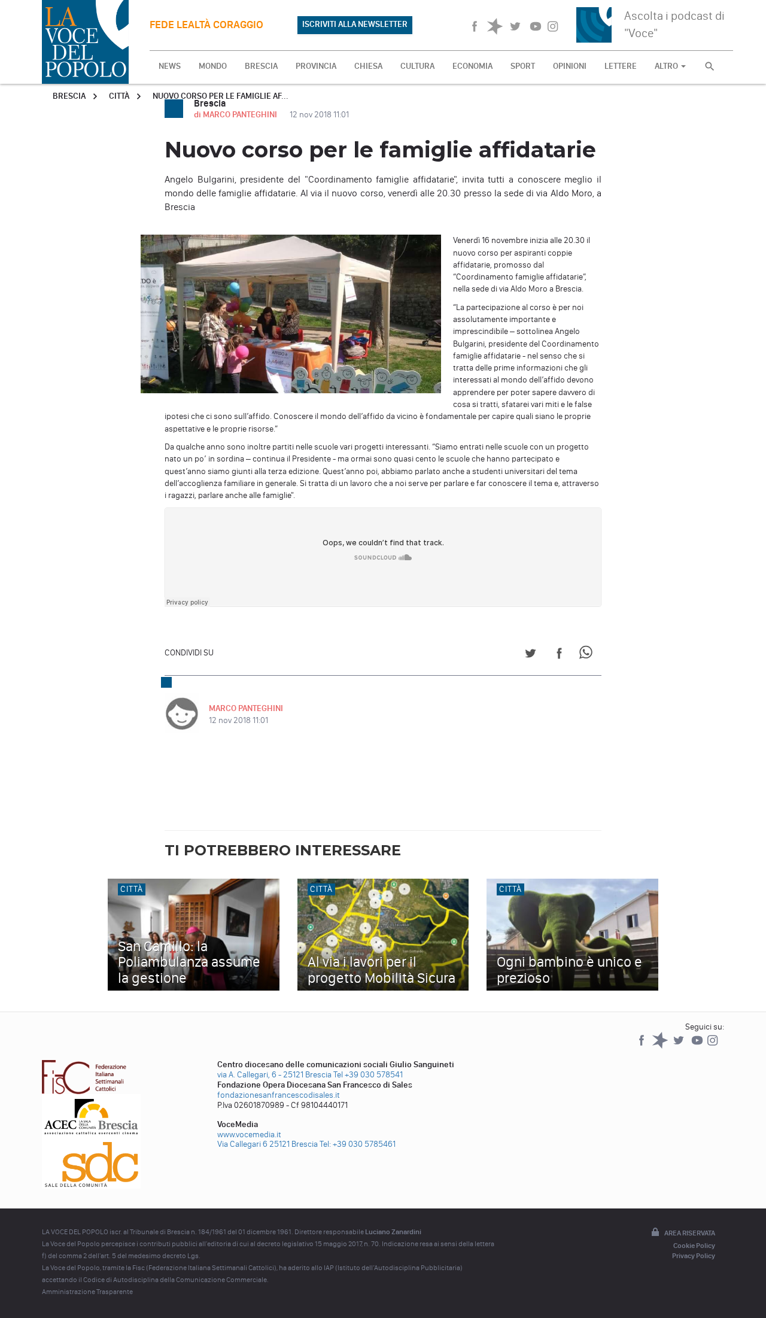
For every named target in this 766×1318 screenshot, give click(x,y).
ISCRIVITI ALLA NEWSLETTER (355, 24)
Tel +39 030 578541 (368, 1075)
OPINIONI (569, 66)
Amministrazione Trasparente (87, 1291)
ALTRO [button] (667, 66)
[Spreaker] (661, 1046)
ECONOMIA (472, 66)
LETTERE (620, 66)
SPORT (522, 66)
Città (119, 96)
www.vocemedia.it (249, 1134)
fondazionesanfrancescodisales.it (278, 1095)
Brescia (69, 96)
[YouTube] (698, 1046)
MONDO (213, 66)
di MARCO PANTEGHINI (236, 115)
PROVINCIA (316, 66)
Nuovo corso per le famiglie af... (220, 96)
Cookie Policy (694, 1245)
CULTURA (417, 66)
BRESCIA (261, 66)
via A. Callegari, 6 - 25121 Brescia (274, 1075)
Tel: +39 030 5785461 (358, 1144)
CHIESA (368, 66)
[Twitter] (679, 1046)
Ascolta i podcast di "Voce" (674, 24)
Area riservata (689, 1233)
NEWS (170, 66)
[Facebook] (642, 1046)
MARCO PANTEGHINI (246, 708)
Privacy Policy (693, 1256)
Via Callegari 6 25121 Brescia (267, 1144)
